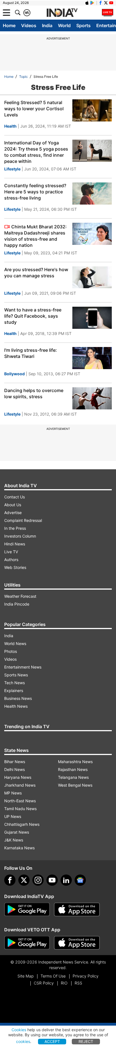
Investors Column (20, 536)
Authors (11, 559)
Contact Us (14, 496)
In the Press (15, 528)
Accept (52, 1041)
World (64, 25)
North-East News (20, 800)
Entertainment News (22, 667)
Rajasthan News (73, 769)
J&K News (13, 840)
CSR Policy (44, 983)
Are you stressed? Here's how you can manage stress (36, 272)
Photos (10, 651)
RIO (64, 983)
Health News (16, 706)
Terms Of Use (53, 976)
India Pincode (16, 604)
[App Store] (77, 909)
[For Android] (27, 942)
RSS (78, 983)
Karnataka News (19, 847)
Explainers (13, 690)
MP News (13, 793)
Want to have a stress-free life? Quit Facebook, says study (32, 316)
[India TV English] (61, 12)
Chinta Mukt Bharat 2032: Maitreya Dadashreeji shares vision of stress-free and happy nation (35, 236)
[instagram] (38, 880)
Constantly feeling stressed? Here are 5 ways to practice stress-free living (35, 192)
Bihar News (14, 761)
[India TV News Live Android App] (27, 909)
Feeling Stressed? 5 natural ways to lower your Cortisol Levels (34, 109)
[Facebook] (9, 880)
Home (9, 25)
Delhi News (14, 769)
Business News (18, 698)
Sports (83, 25)
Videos (28, 25)
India (47, 25)
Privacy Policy (86, 976)
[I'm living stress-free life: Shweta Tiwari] (92, 358)
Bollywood (14, 373)
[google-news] (80, 880)
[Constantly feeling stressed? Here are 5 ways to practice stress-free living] (92, 193)
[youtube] (52, 880)
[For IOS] (77, 942)
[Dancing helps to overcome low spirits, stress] (92, 398)
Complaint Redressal (23, 520)
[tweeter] (24, 880)
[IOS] (87, 3)
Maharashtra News (75, 761)
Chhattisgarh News (21, 824)
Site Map (25, 976)
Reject (86, 1041)
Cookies (19, 1029)
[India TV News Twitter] (106, 3)
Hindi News (14, 543)
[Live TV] (107, 12)
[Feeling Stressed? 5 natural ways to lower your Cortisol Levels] (92, 110)
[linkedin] (66, 880)
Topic (23, 76)
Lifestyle (12, 169)
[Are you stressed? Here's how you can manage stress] (92, 277)
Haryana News (17, 777)
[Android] (92, 3)
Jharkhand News (19, 785)
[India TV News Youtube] (111, 3)
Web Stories (15, 567)
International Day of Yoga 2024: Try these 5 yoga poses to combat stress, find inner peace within (36, 152)
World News (15, 643)
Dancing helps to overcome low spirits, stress (33, 393)
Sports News (16, 674)
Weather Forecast (20, 596)
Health (10, 126)
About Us (12, 504)
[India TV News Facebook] (100, 3)
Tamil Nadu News (20, 808)
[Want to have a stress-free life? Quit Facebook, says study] (92, 318)
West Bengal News (75, 785)
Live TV (11, 551)
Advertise (13, 512)
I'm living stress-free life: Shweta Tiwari (30, 353)
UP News (12, 816)
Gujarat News (16, 832)
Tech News (14, 682)
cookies (23, 1041)
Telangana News (73, 777)
